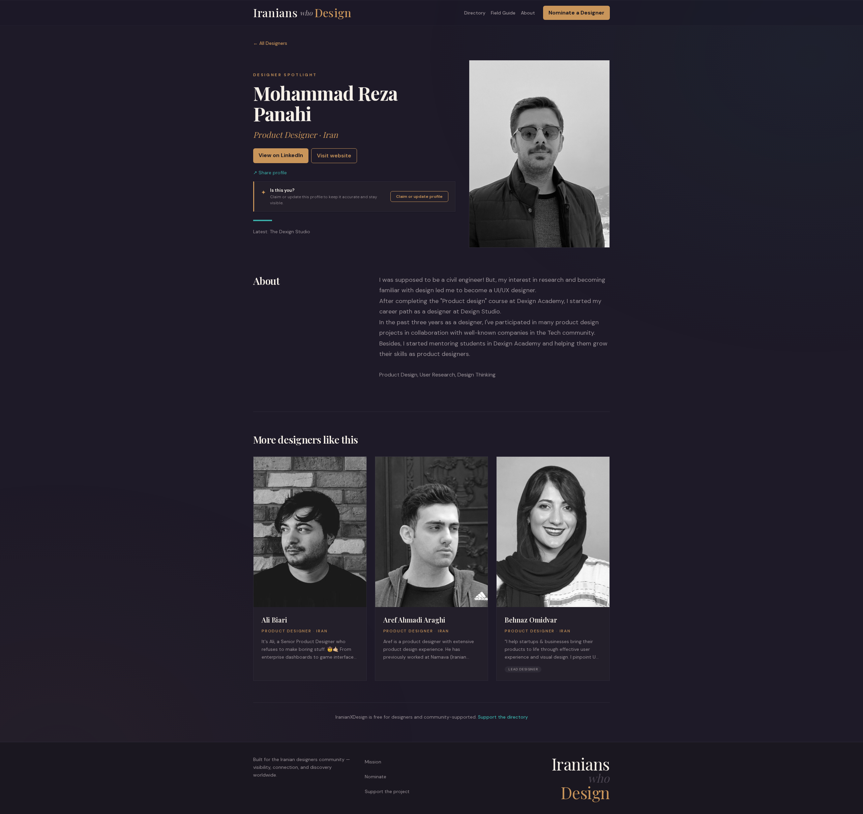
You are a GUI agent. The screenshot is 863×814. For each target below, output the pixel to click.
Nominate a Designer (576, 12)
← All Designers (270, 43)
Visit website (334, 155)
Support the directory (503, 717)
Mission (373, 762)
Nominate (375, 777)
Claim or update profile (419, 196)
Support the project (387, 791)
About (528, 13)
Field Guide (503, 13)
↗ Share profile (270, 173)
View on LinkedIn (281, 155)
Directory (474, 13)
